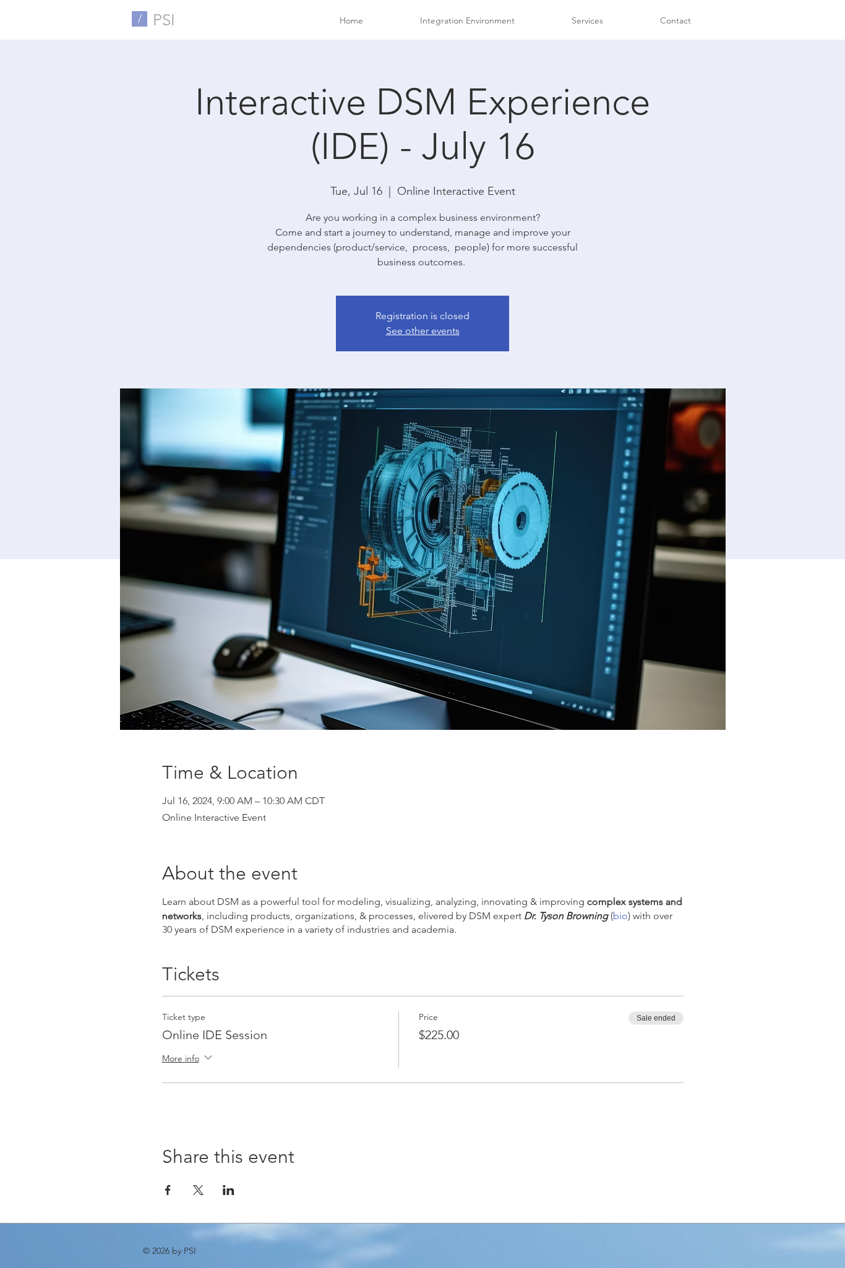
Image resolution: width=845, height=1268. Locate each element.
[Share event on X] (198, 1190)
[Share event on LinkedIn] (228, 1190)
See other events (423, 330)
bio (620, 916)
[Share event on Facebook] (168, 1190)
